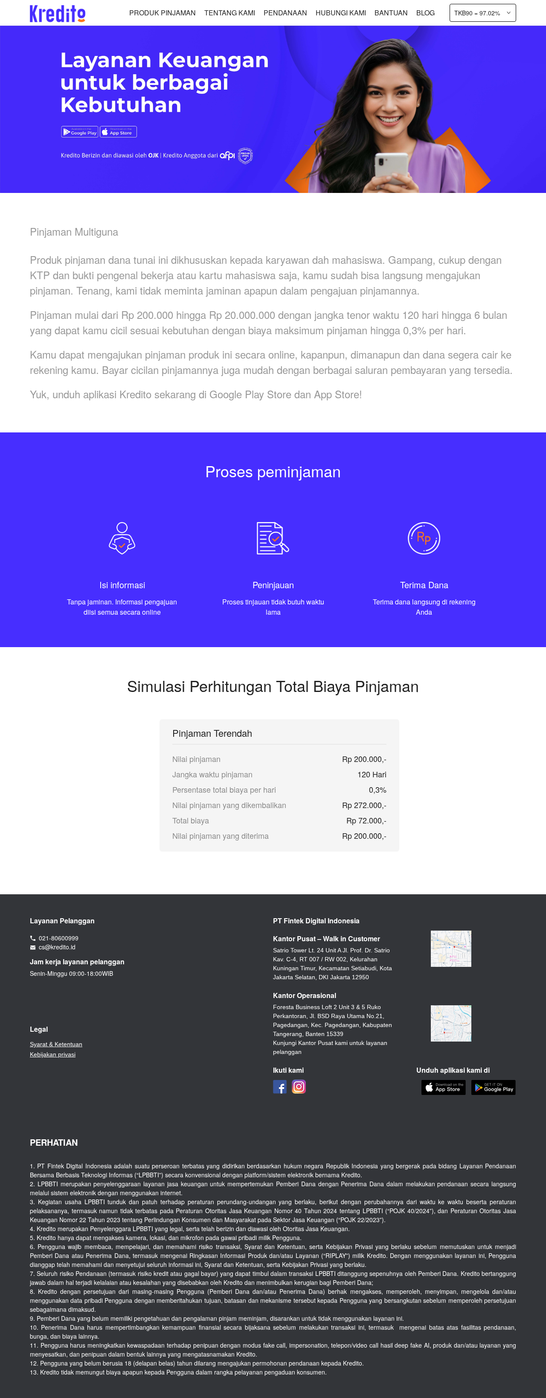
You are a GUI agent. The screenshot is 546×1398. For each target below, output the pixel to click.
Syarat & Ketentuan (56, 1044)
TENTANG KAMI (229, 13)
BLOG (425, 13)
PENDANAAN (285, 13)
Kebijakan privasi (53, 1054)
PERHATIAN (54, 1142)
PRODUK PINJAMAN (162, 13)
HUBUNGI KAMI (341, 13)
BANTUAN (391, 13)
